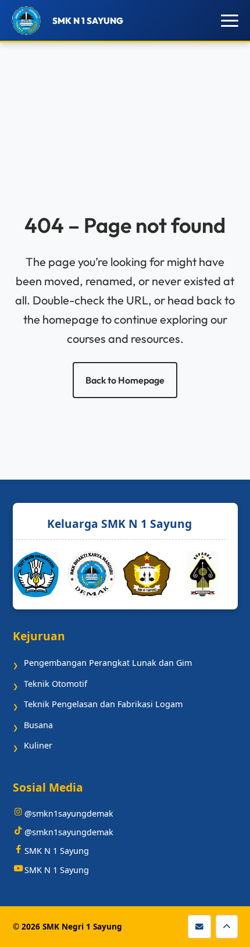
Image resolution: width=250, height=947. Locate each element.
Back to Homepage (125, 380)
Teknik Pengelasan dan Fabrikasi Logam (103, 704)
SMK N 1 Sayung (56, 850)
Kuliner (38, 745)
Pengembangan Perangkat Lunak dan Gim (108, 662)
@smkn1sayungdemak (68, 813)
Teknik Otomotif (55, 683)
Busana (38, 724)
